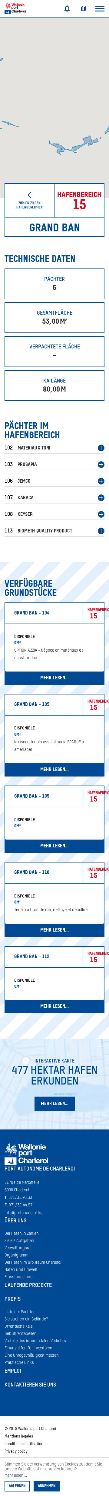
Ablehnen (17, 1486)
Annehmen (46, 1486)
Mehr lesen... (16, 1475)
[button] (54, 449)
